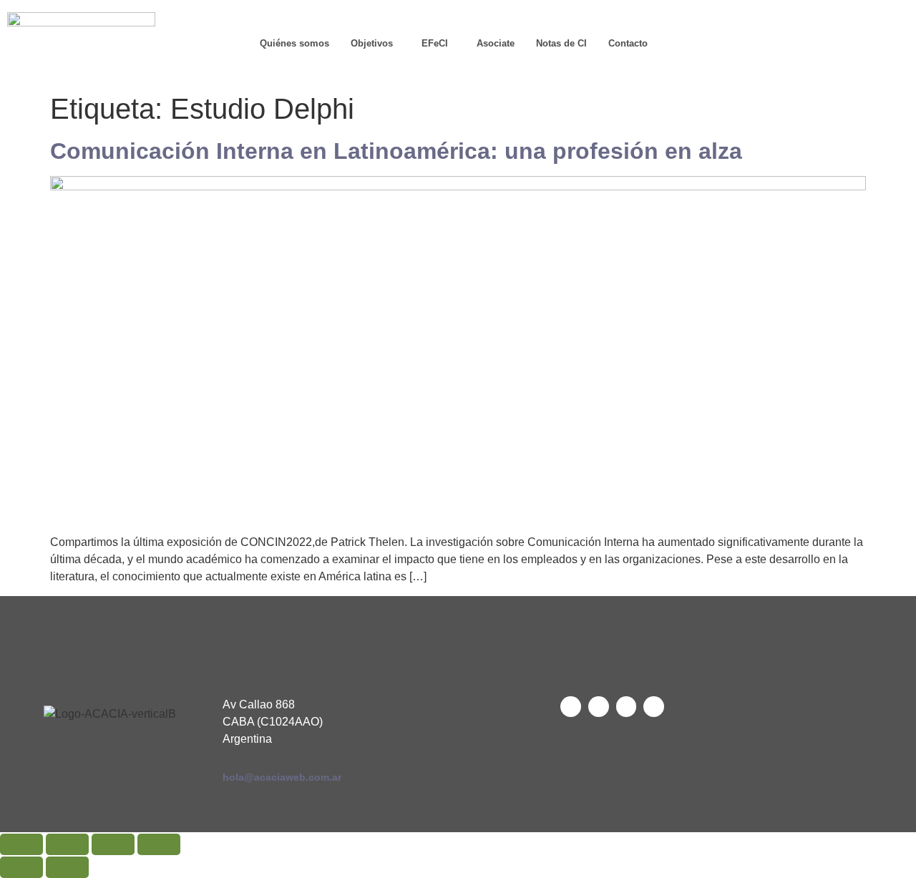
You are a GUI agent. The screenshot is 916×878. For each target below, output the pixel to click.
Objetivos (372, 43)
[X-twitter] (770, 25)
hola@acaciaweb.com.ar (282, 777)
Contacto (628, 43)
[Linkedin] (809, 25)
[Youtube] (849, 25)
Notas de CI (561, 43)
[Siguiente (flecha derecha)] (67, 867)
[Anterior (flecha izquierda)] (21, 867)
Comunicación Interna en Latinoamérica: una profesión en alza (396, 151)
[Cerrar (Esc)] (158, 844)
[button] (375, 43)
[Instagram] (770, 61)
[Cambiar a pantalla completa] (67, 844)
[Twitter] (570, 706)
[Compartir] (113, 844)
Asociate (496, 43)
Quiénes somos (294, 43)
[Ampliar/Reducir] (21, 844)
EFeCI (435, 43)
